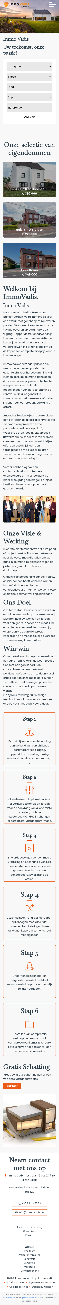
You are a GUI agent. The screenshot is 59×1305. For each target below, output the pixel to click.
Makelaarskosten (15, 1282)
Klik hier (12, 1086)
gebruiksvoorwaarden (31, 1297)
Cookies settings (18, 1286)
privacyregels (9, 1297)
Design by (42, 1286)
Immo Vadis (16, 1175)
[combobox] (29, 66)
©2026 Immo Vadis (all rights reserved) (29, 1278)
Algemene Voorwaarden (42, 1282)
